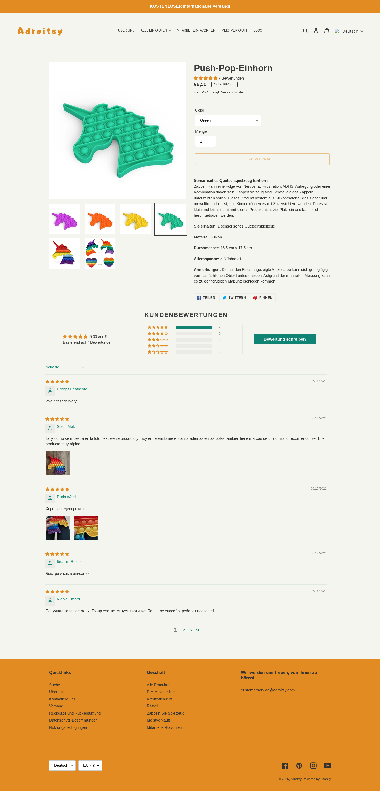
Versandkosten (233, 92)
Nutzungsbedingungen (68, 727)
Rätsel (152, 706)
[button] (206, 78)
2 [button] (184, 630)
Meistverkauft (158, 720)
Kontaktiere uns (62, 699)
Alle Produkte (158, 685)
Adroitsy (296, 779)
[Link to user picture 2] (85, 527)
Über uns (57, 692)
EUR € (89, 765)
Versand (56, 706)
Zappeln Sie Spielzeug (165, 713)
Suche (54, 685)
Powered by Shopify (317, 779)
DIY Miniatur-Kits (161, 692)
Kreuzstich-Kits (160, 699)
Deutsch (61, 765)
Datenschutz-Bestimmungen (73, 720)
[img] (57, 381)
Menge (201, 131)
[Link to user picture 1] (57, 463)
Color (199, 110)
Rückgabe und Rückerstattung (75, 713)
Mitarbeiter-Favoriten (164, 727)
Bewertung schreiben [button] (285, 339)
